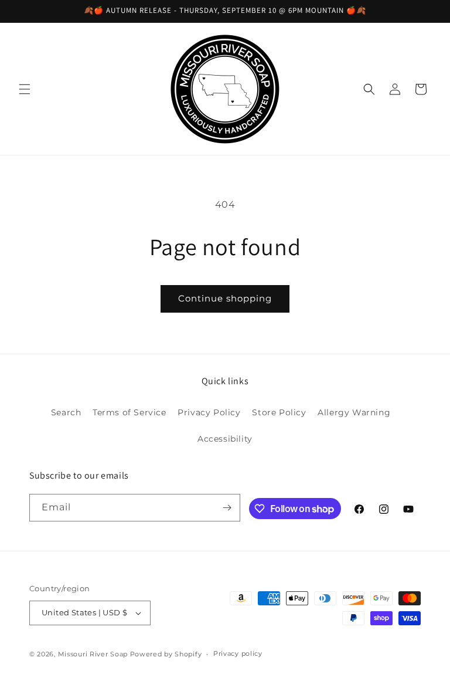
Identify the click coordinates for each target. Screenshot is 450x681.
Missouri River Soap (94, 654)
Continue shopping (225, 298)
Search (66, 412)
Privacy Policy (209, 412)
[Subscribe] (227, 507)
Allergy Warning (354, 412)
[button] (25, 89)
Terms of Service (129, 412)
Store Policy (279, 412)
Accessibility (225, 438)
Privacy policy (237, 653)
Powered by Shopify (166, 654)
